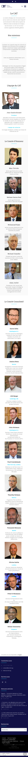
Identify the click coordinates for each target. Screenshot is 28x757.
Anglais (20, 655)
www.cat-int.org (7, 670)
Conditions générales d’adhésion (10, 741)
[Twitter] (12, 1)
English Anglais (6, 742)
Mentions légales (11, 738)
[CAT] (7, 6)
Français (22, 741)
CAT (13, 744)
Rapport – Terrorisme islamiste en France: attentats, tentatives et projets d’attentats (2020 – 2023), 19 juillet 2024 (13, 695)
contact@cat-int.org (8, 668)
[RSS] (15, 1)
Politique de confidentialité (8, 739)
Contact (4, 738)
